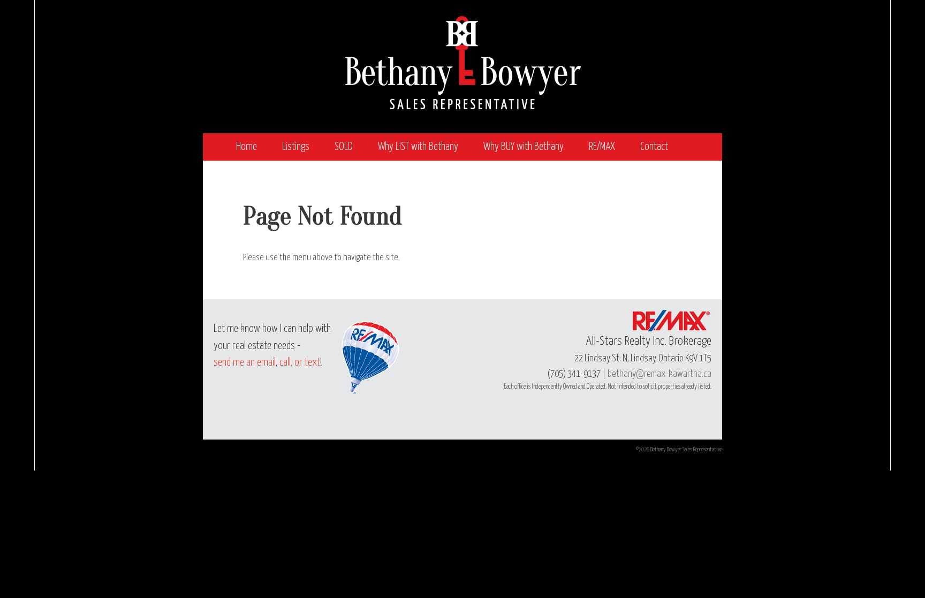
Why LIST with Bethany (418, 147)
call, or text (299, 363)
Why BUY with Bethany (523, 147)
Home (246, 147)
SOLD (344, 147)
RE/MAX (602, 147)
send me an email (245, 363)
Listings (295, 147)
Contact (654, 147)
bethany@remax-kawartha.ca (659, 374)
